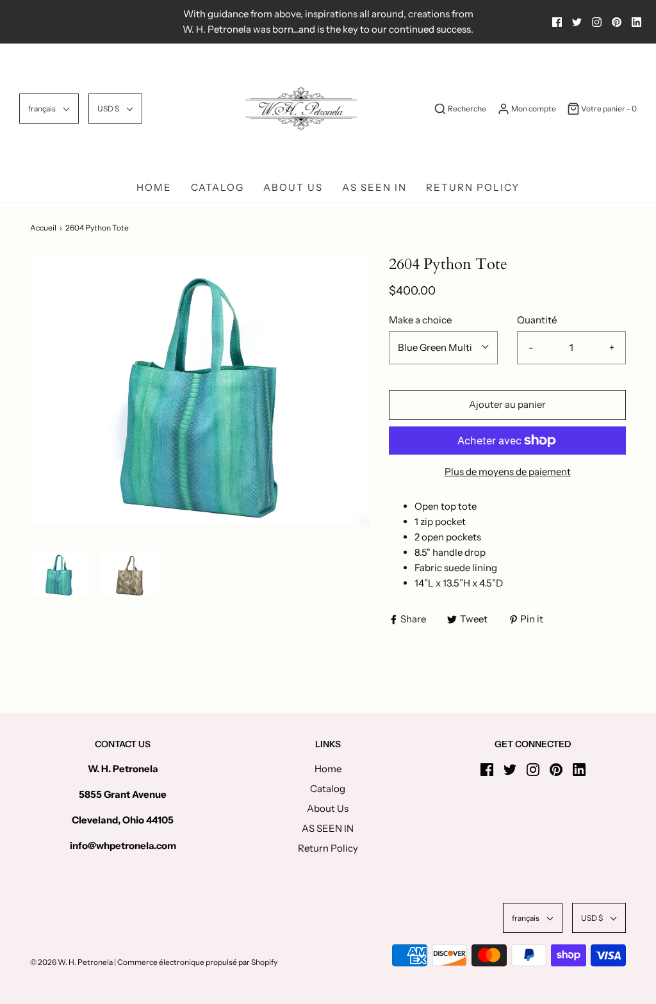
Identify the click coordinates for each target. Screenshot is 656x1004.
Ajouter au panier (507, 404)
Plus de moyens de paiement (508, 472)
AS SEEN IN (374, 187)
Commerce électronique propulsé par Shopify (197, 962)
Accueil (43, 227)
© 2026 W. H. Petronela (71, 962)
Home (154, 187)
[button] (49, 108)
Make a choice (420, 320)
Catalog (217, 187)
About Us (293, 187)
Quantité (537, 320)
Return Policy (473, 187)
